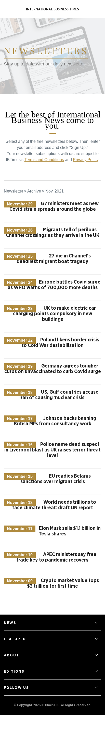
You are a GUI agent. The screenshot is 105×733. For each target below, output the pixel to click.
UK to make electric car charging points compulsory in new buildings (54, 314)
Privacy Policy (85, 160)
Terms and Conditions (44, 160)
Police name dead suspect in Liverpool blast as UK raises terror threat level (52, 450)
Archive (34, 191)
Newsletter (13, 191)
